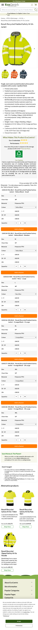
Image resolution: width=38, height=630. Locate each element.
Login (32, 6)
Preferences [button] (6, 616)
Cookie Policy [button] (26, 612)
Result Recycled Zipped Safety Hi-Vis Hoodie (9, 553)
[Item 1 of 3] (19, 48)
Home (3, 18)
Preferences (19, 625)
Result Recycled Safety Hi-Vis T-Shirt (9, 510)
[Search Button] (35, 9)
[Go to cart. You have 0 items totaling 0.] (35, 6)
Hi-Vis (21, 18)
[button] (32, 5)
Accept (19, 621)
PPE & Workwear (12, 18)
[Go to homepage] (12, 4)
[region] (9, 498)
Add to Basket (19, 229)
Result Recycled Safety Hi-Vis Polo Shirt (26, 511)
